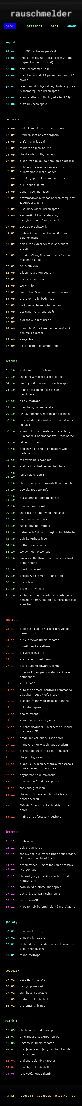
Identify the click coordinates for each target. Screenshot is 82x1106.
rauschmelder (41, 14)
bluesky (61, 1095)
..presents (32, 26)
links (10, 1095)
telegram (26, 1095)
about (72, 26)
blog (54, 26)
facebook (44, 1095)
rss (74, 1095)
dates (10, 26)
